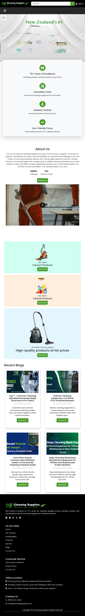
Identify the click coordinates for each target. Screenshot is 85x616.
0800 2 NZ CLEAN (14, 600)
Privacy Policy (11, 566)
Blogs (8, 547)
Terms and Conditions (15, 562)
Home (8, 529)
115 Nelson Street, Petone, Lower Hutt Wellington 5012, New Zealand (35, 585)
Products (9, 540)
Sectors (9, 544)
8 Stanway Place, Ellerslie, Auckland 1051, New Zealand (29, 581)
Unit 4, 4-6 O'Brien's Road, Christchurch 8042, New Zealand (31, 588)
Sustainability (11, 536)
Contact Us (10, 551)
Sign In (81, 3)
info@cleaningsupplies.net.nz (20, 603)
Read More (22, 420)
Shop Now (42, 180)
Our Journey (10, 533)
